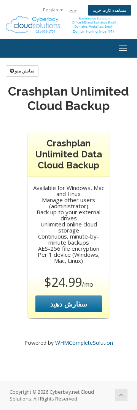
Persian (51, 10)
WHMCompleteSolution (84, 342)
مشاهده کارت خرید (109, 10)
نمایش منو (24, 71)
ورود (72, 10)
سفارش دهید (68, 303)
